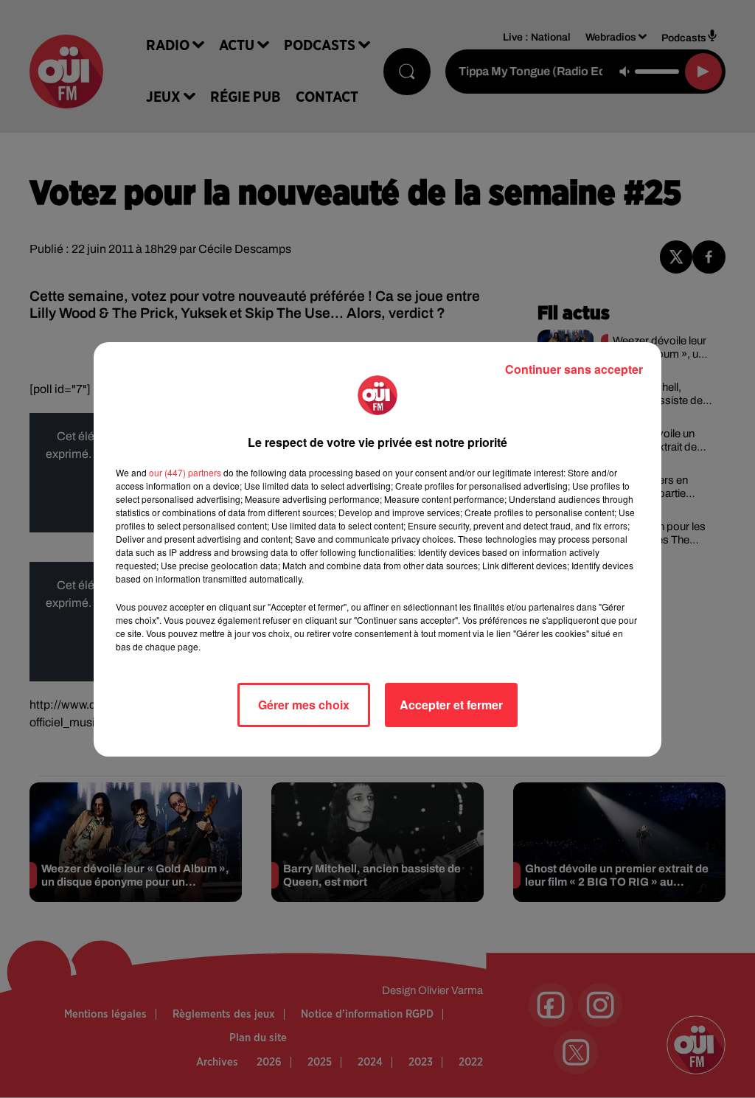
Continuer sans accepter (574, 369)
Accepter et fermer (451, 704)
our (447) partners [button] (185, 472)
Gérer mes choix (303, 704)
